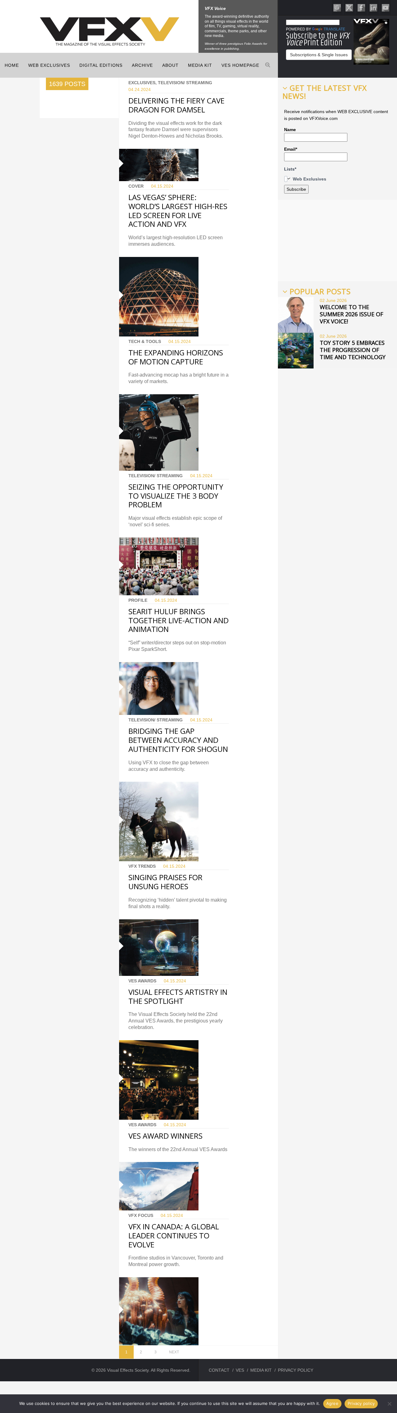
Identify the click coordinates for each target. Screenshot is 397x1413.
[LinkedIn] (373, 7)
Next (174, 1352)
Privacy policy (361, 1403)
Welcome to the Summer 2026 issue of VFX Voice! (351, 314)
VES (240, 1370)
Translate (334, 29)
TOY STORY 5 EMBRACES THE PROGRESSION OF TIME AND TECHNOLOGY (353, 350)
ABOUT (170, 65)
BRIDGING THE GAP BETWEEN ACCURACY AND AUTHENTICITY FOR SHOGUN (178, 740)
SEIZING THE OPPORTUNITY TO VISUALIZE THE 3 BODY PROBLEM (175, 496)
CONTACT (219, 1370)
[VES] (337, 7)
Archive (142, 65)
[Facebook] (361, 7)
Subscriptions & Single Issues (319, 54)
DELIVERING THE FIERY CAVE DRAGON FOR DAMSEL (176, 105)
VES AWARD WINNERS (165, 1136)
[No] (389, 1404)
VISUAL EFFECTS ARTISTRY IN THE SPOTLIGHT (177, 996)
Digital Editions (101, 65)
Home (12, 65)
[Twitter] (349, 7)
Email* (290, 149)
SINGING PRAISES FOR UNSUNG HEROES (165, 881)
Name (290, 129)
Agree (332, 1403)
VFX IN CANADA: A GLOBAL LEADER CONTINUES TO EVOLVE (173, 1235)
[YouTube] (385, 7)
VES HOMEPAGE (240, 65)
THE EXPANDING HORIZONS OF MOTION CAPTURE (175, 357)
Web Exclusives (49, 65)
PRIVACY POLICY (295, 1370)
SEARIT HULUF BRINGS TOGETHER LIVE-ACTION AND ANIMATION (178, 620)
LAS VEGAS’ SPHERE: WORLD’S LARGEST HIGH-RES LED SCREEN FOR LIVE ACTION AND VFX (177, 210)
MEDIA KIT (200, 65)
